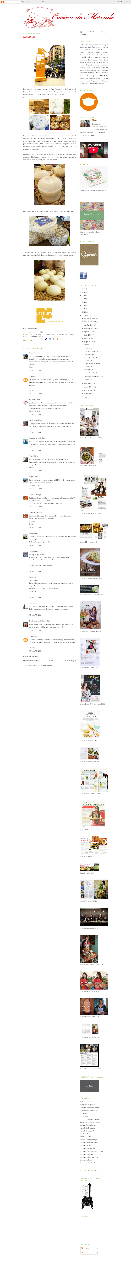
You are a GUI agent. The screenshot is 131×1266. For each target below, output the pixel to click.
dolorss (31, 533)
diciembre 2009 (90, 318)
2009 (84, 315)
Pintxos (99, 70)
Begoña (31, 476)
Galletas (82, 62)
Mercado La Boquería (87, 1128)
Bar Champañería (86, 1102)
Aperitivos (83, 47)
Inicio (51, 660)
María (31, 636)
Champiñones (90, 52)
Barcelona (96, 47)
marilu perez (33, 420)
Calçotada (83, 1113)
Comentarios (87, 1253)
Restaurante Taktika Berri (88, 1163)
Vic (43, 336)
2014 (84, 299)
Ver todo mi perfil (87, 135)
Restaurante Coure (86, 1145)
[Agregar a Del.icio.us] (46, 340)
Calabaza (94, 50)
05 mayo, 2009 (35, 615)
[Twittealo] (34, 340)
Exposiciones (83, 60)
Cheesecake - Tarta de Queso (93, 376)
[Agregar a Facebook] (53, 340)
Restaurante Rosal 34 (87, 1160)
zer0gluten (32, 399)
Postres (105, 70)
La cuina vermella (35, 438)
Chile (98, 52)
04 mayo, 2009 (35, 488)
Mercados (70, 334)
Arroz (89, 47)
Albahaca (82, 45)
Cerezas (105, 50)
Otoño (105, 67)
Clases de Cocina (85, 55)
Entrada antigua (70, 660)
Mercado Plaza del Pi (87, 1131)
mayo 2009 (88, 341)
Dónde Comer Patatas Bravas (90, 1122)
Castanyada (84, 1116)
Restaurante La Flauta (87, 1148)
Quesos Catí (36, 336)
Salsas (87, 78)
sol (95, 120)
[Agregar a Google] (49, 340)
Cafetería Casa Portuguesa (89, 1110)
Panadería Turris (85, 1136)
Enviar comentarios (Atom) (42, 665)
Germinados (94, 62)
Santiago (92, 78)
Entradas (86, 1248)
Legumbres (90, 65)
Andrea (31, 551)
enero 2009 (88, 393)
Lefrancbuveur (34, 512)
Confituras (104, 55)
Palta (81, 70)
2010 (84, 312)
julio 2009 (88, 335)
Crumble (82, 57)
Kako (31, 603)
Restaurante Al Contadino (89, 1142)
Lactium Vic (29, 36)
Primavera (83, 72)
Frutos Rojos (103, 60)
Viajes (82, 83)
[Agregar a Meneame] (57, 340)
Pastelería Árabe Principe (88, 1139)
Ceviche (82, 52)
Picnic (94, 70)
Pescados (89, 70)
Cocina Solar (96, 55)
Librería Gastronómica (101, 65)
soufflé (102, 83)
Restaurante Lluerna (87, 1154)
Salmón (82, 78)
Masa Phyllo (91, 67)
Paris (84, 70)
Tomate (87, 81)
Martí (31, 376)
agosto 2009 (88, 331)
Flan (89, 60)
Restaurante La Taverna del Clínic (91, 1151)
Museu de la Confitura (91, 373)
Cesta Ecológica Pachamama (89, 1119)
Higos (100, 62)
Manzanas (83, 67)
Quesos (26, 336)
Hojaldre (105, 62)
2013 (84, 302)
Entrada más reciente (30, 660)
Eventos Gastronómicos (43, 334)
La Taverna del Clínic (91, 351)
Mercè (31, 456)
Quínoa (95, 76)
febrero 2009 (89, 390)
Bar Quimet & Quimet (87, 1104)
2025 (84, 289)
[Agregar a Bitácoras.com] (38, 340)
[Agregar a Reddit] (42, 340)
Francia (94, 60)
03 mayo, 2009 (35, 370)
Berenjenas (104, 47)
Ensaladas (89, 57)
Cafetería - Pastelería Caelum (90, 1107)
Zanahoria (92, 83)
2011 (84, 309)
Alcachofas (89, 45)
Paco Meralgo (88, 369)
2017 (84, 292)
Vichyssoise (88, 348)
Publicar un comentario (31, 656)
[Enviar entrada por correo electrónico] (41, 332)
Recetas (104, 75)
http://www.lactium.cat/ (31, 328)
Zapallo (97, 83)
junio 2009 (88, 338)
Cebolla (100, 50)
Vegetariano (96, 80)
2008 (84, 398)
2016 (84, 295)
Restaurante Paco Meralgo (89, 1157)
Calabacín (87, 50)
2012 (84, 305)
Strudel (81, 81)
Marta (31, 353)
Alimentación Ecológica (100, 45)
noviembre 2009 (90, 321)
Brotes (82, 50)
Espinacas (104, 57)
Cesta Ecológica (89, 354)
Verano (105, 80)
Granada (86, 344)
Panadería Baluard (86, 1134)
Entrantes (97, 57)
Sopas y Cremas (102, 78)
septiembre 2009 (90, 328)
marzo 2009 (88, 387)
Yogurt (86, 83)
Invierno (82, 65)
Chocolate (105, 52)
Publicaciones (90, 72)
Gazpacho (88, 62)
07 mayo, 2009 (35, 651)
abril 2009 (88, 383)
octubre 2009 (89, 325)
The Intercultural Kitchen (38, 621)
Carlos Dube (33, 494)
